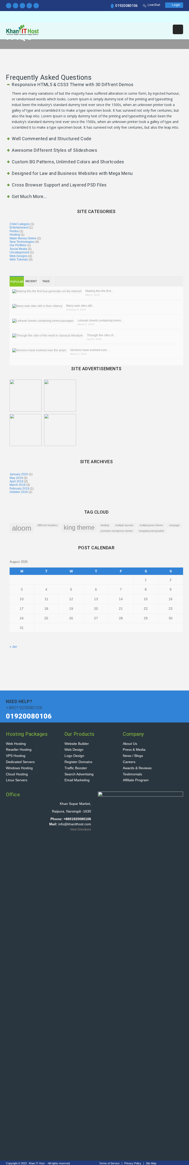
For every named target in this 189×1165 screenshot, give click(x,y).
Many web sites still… (80, 305)
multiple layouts (124, 525)
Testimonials (132, 774)
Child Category (20, 224)
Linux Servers (16, 780)
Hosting (15, 234)
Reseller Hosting (19, 749)
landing (105, 525)
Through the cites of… (101, 335)
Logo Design (74, 756)
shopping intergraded (151, 530)
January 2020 (19, 474)
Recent (31, 281)
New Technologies (22, 242)
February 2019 (19, 488)
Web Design (73, 749)
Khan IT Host (37, 1163)
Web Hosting (16, 744)
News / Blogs (133, 756)
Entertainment (19, 227)
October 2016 (19, 492)
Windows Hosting (19, 768)
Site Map (151, 1163)
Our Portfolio (18, 245)
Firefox (14, 231)
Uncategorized (19, 252)
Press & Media (134, 749)
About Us (130, 744)
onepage (174, 525)
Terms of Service (109, 1163)
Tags (46, 281)
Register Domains (78, 762)
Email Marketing (77, 780)
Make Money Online (23, 238)
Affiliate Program (136, 780)
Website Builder (76, 744)
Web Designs (19, 256)
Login (175, 5)
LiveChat (154, 5)
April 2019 (16, 481)
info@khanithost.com (74, 824)
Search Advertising (79, 774)
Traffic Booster (75, 768)
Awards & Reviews (137, 768)
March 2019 (18, 485)
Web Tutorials (19, 259)
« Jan (13, 646)
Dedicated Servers (20, 762)
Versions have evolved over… (90, 350)
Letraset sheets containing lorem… (101, 320)
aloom (21, 528)
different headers (47, 525)
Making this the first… (99, 291)
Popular (16, 281)
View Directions (80, 829)
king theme (79, 527)
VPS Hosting (15, 756)
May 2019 (16, 478)
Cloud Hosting (17, 774)
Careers (129, 762)
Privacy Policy (133, 1163)
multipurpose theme (151, 525)
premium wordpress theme (117, 530)
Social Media (18, 249)
